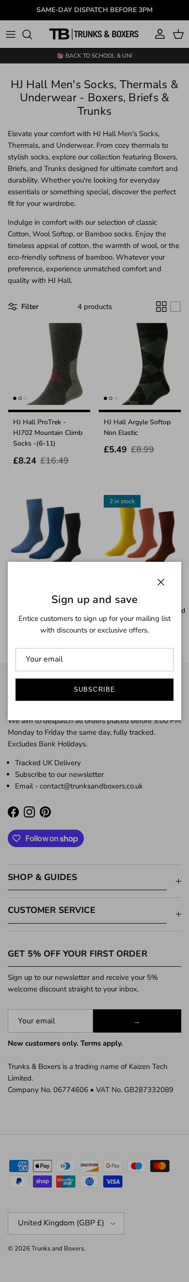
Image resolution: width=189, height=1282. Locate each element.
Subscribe (94, 689)
